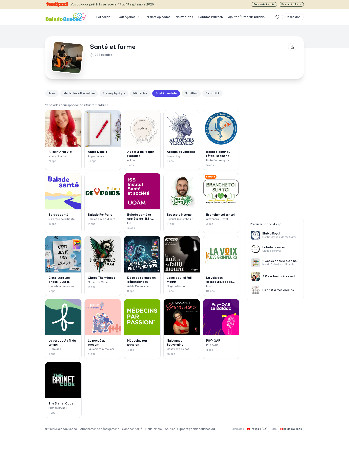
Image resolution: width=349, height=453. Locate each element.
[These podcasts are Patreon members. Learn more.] (279, 224)
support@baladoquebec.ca (196, 429)
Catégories (127, 17)
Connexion (292, 17)
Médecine (140, 93)
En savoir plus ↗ (291, 4)
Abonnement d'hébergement (99, 429)
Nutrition (191, 93)
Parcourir (103, 17)
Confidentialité (132, 429)
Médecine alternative (79, 93)
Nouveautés (184, 17)
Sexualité (212, 93)
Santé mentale (166, 93)
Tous (51, 93)
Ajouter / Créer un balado (246, 17)
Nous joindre (153, 429)
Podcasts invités (263, 4)
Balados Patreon (210, 17)
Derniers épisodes (157, 17)
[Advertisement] (275, 150)
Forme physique (114, 93)
